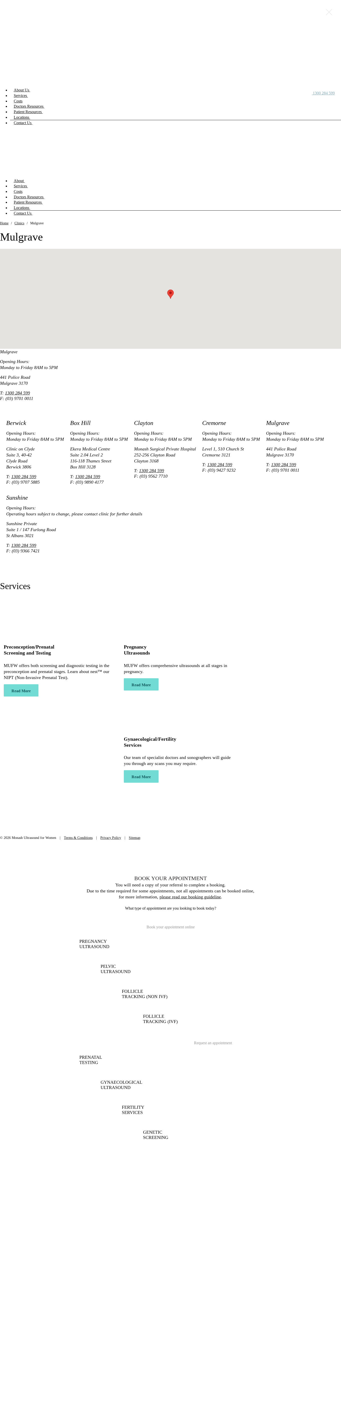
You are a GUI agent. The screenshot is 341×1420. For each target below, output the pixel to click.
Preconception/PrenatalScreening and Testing (29, 650)
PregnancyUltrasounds (137, 650)
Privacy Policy (110, 838)
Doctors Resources (29, 106)
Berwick (7, 795)
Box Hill (8, 801)
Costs (18, 101)
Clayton (7, 808)
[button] (170, 294)
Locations (22, 117)
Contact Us (23, 123)
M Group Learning (257, 759)
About (19, 181)
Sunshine (8, 827)
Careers (247, 752)
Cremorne (9, 814)
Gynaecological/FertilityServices (150, 742)
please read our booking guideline (190, 896)
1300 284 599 (17, 392)
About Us (22, 90)
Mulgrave (8, 821)
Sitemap (134, 838)
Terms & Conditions (78, 838)
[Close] (329, 12)
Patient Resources (28, 112)
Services (21, 95)
